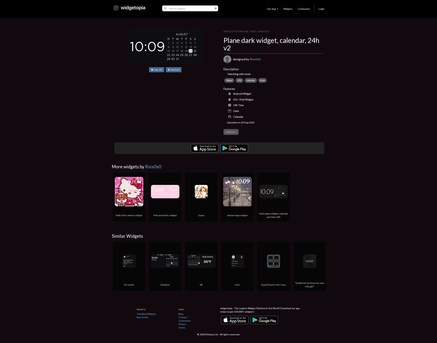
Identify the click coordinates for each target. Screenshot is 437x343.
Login (321, 8)
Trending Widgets (146, 313)
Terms (181, 327)
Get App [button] (271, 8)
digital (229, 80)
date (262, 80)
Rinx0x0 (255, 59)
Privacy (182, 324)
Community (304, 8)
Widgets (288, 8)
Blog (180, 313)
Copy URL (157, 69)
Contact (182, 317)
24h (239, 80)
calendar (250, 80)
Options (230, 131)
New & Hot (142, 317)
